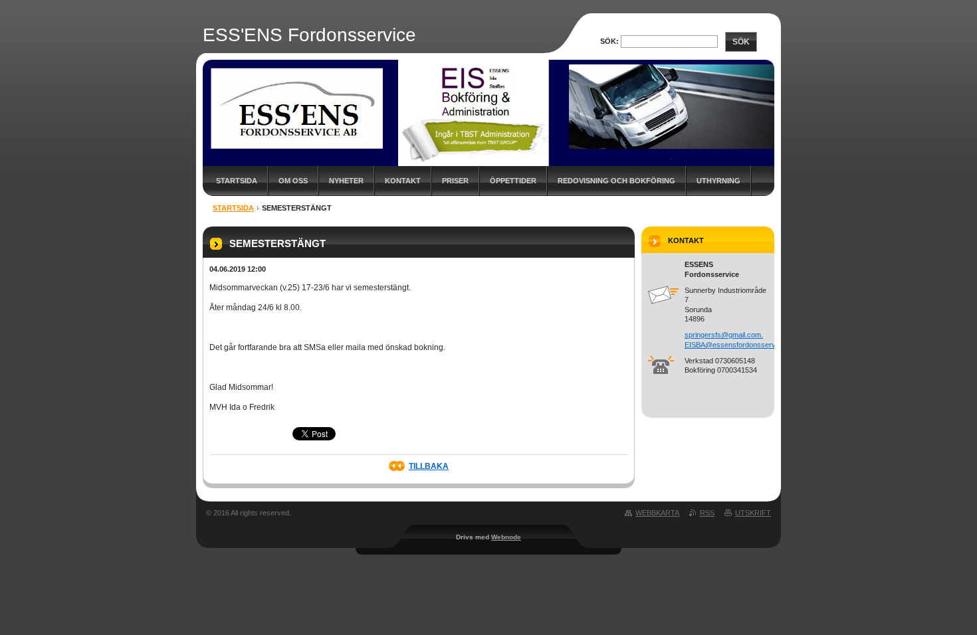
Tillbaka (429, 466)
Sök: (609, 41)
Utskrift (753, 513)
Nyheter (346, 181)
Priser (455, 181)
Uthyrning (718, 181)
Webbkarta (657, 513)
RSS (707, 513)
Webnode (506, 537)
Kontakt (403, 181)
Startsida (236, 181)
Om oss (293, 181)
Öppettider (513, 181)
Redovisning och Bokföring (616, 181)
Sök (741, 41)
